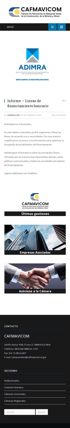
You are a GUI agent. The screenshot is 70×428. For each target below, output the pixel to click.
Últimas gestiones (35, 214)
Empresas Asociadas (35, 252)
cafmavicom (13, 115)
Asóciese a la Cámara (35, 291)
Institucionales (11, 380)
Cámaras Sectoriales (15, 394)
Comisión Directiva (13, 387)
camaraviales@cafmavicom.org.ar (28, 357)
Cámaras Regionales (15, 400)
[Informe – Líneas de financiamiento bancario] (35, 67)
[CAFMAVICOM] (35, 11)
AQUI (15, 173)
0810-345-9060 (22, 348)
